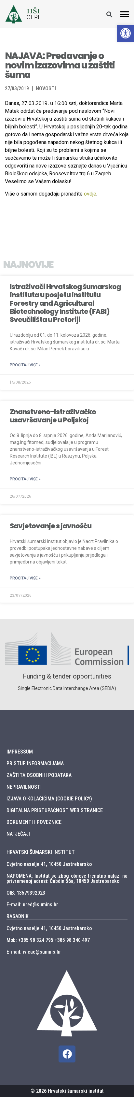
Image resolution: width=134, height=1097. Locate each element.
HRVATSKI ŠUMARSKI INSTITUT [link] (41, 852)
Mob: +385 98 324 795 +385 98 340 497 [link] (48, 940)
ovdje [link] (90, 194)
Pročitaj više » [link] (25, 365)
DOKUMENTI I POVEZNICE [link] (34, 822)
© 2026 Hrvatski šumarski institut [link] (67, 1091)
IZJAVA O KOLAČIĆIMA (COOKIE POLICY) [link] (49, 799)
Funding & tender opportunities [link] (67, 676)
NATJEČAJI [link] (18, 834)
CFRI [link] (33, 17)
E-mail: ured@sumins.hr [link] (32, 904)
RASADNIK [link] (18, 916)
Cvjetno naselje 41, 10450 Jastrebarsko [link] (49, 864)
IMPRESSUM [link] (20, 752)
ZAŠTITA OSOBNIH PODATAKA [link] (39, 775)
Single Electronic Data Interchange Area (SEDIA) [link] (67, 688)
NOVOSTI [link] (46, 88)
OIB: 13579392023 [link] (26, 893)
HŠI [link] (33, 11)
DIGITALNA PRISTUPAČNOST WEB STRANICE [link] (55, 810)
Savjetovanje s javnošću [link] (50, 526)
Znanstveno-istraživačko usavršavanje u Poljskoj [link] (53, 416)
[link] (125, 33)
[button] (124, 14)
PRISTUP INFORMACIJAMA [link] (35, 763)
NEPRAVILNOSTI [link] (24, 787)
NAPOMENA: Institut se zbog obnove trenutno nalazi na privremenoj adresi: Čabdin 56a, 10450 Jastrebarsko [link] (67, 878)
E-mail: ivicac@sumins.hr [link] (34, 952)
